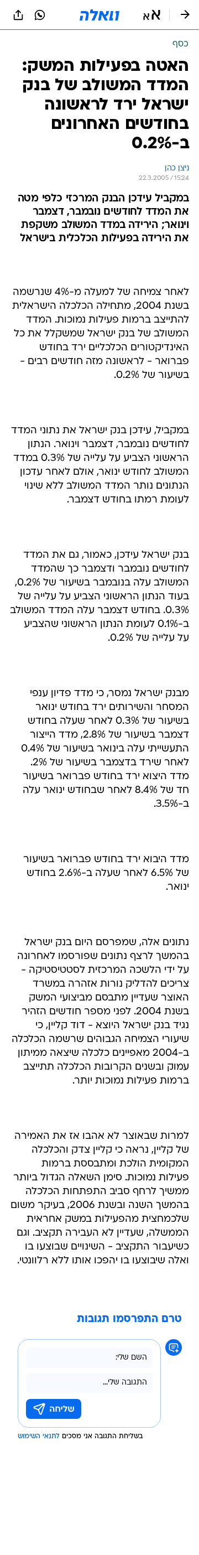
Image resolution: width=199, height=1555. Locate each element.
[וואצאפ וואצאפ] (39, 14)
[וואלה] (99, 14)
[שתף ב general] (18, 15)
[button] (151, 15)
